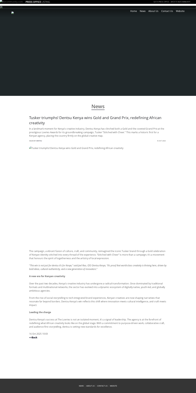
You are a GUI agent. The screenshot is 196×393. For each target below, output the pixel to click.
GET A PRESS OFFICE (161, 2)
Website (180, 11)
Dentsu (39, 141)
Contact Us (167, 11)
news (81, 386)
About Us (153, 11)
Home (133, 11)
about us (90, 386)
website (113, 386)
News (143, 11)
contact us (102, 386)
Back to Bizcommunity (180, 2)
